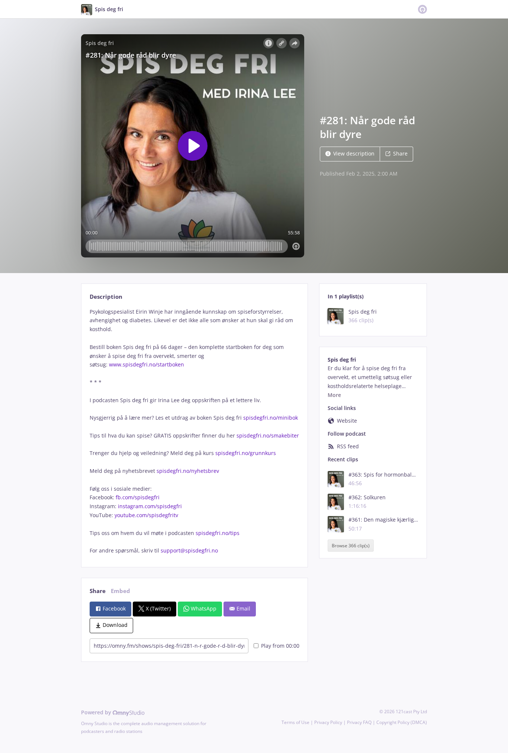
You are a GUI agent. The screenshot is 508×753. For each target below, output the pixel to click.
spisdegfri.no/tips (217, 532)
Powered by (97, 712)
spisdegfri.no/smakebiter (268, 435)
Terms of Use (295, 722)
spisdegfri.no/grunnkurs (245, 452)
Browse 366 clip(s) (351, 545)
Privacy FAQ (359, 722)
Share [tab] (98, 591)
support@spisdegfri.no (189, 550)
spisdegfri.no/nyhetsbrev (188, 470)
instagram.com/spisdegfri (150, 506)
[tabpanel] (194, 431)
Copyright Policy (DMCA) (401, 722)
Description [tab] (106, 297)
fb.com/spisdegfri (138, 497)
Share (400, 153)
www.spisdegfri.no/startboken (146, 364)
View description (353, 153)
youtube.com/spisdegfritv (146, 515)
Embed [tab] (120, 591)
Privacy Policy (328, 722)
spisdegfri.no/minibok (270, 417)
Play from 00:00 (280, 645)
